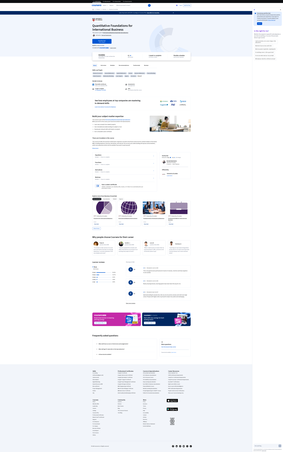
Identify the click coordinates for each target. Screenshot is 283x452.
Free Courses (96, 433)
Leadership (95, 406)
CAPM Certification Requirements (175, 375)
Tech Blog (120, 413)
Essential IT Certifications (173, 382)
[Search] (149, 5)
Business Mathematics (140, 73)
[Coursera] (96, 5)
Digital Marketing (96, 382)
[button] (111, 5)
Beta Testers (121, 406)
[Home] (93, 9)
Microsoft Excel (96, 386)
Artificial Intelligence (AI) (98, 375)
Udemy (94, 435)
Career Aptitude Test (173, 373)
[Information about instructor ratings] (170, 157)
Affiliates (145, 421)
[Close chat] (280, 9)
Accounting (95, 373)
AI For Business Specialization (149, 375)
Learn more (113, 48)
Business (105, 9)
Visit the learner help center (168, 347)
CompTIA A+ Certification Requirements (177, 377)
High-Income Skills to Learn (174, 384)
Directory (145, 419)
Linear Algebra (119, 76)
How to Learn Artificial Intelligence (175, 386)
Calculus (130, 73)
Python (94, 391)
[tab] (96, 199)
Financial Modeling (151, 73)
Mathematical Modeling (108, 76)
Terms (144, 406)
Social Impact (96, 430)
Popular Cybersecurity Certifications (176, 391)
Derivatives (133, 76)
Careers (94, 408)
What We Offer (96, 404)
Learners (120, 401)
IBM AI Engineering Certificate (124, 386)
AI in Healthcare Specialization (149, 379)
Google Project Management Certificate (126, 382)
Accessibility (146, 413)
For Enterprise (96, 421)
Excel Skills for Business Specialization (151, 384)
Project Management (97, 388)
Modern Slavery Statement (149, 424)
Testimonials (136, 65)
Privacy (144, 408)
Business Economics (97, 73)
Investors (145, 404)
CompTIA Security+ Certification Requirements (178, 379)
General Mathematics (109, 73)
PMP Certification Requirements (175, 388)
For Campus (95, 426)
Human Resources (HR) (98, 384)
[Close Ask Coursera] (177, 5)
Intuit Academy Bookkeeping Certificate (126, 393)
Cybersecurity (96, 377)
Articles (144, 417)
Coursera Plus (96, 413)
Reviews (146, 65)
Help (144, 410)
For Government (96, 424)
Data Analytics (96, 379)
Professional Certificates (98, 415)
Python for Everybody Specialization (151, 393)
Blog (119, 408)
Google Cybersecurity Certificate (125, 375)
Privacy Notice (271, 20)
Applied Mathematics (121, 73)
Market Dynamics (97, 76)
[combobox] (130, 5)
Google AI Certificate (122, 373)
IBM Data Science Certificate (124, 391)
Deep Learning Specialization (149, 382)
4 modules (101, 55)
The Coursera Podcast (123, 410)
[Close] (173, 12)
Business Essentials (113, 9)
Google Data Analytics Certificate (125, 377)
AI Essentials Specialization (149, 373)
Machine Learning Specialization (150, 388)
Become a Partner (97, 428)
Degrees (94, 419)
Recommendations (124, 65)
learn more (173, 352)
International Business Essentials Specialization (117, 120)
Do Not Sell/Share (147, 426)
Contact (144, 415)
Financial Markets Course (148, 386)
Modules (112, 65)
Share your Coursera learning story (176, 393)
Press (144, 401)
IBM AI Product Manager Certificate (125, 388)
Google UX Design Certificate (124, 384)
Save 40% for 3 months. (153, 13)
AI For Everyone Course (148, 377)
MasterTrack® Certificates (98, 417)
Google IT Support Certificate (124, 379)
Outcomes (103, 65)
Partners (120, 404)
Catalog (94, 410)
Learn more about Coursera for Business (105, 107)
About (94, 65)
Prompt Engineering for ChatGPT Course (152, 391)
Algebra (126, 76)
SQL (93, 393)
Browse (98, 9)
